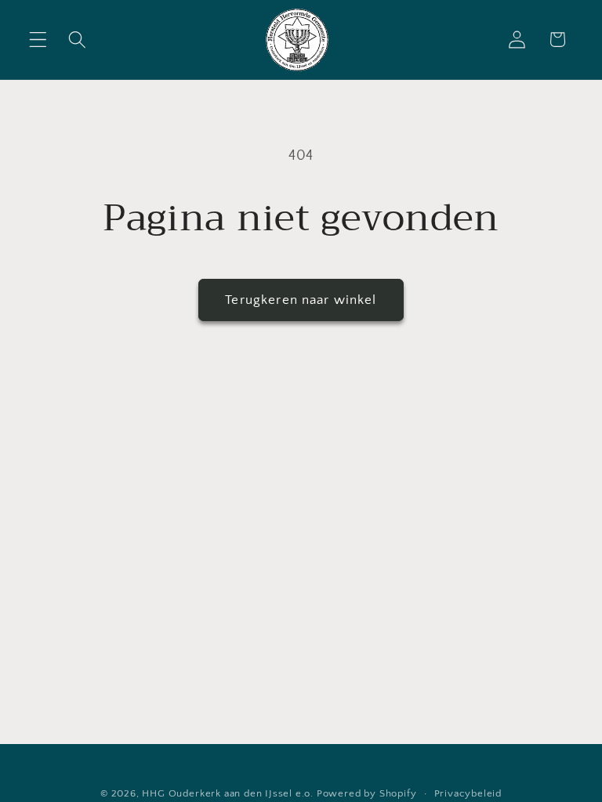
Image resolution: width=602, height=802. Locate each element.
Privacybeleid (468, 793)
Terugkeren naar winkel (300, 299)
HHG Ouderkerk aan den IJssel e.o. (228, 793)
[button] (38, 40)
